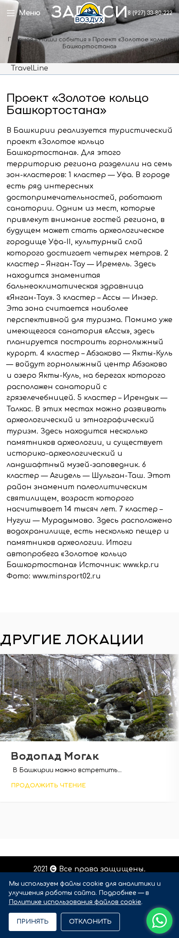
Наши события (62, 40)
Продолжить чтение (48, 786)
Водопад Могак (55, 757)
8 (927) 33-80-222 (149, 13)
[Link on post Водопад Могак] (89, 697)
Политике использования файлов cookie (75, 902)
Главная (20, 40)
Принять (33, 921)
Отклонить (90, 921)
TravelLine (29, 68)
